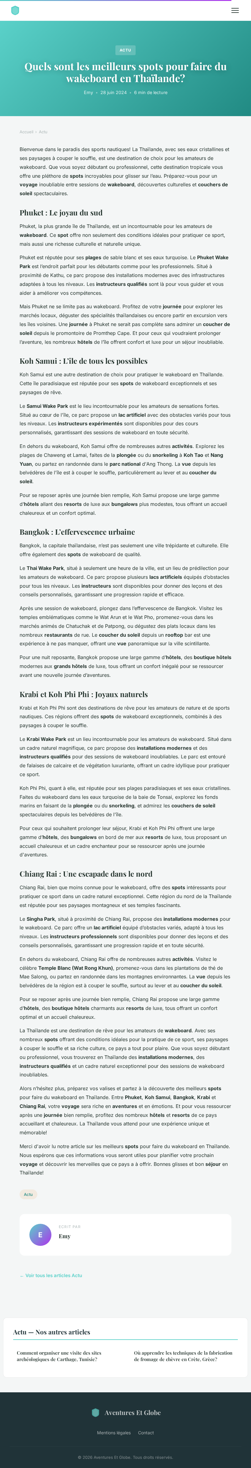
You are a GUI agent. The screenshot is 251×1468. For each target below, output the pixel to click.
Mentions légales (114, 1432)
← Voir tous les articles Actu (51, 1275)
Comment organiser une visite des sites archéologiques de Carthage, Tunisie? (59, 1356)
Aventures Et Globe (133, 1412)
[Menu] (235, 10)
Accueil (26, 131)
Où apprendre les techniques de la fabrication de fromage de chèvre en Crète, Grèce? (183, 1356)
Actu (125, 50)
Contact (146, 1432)
